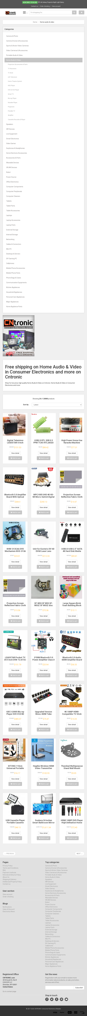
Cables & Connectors (13, 244)
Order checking (45, 6)
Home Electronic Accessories (16, 153)
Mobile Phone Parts (13, 273)
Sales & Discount (9, 909)
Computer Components (14, 187)
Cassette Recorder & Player (16, 119)
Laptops (9, 215)
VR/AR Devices (11, 167)
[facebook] (47, 999)
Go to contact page (9, 991)
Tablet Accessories (13, 211)
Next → (80, 854)
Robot (8, 172)
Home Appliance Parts (14, 306)
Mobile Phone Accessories (15, 268)
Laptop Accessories (13, 220)
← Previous (9, 854)
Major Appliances (12, 302)
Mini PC (9, 249)
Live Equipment (11, 134)
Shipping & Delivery (9, 879)
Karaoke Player (12, 102)
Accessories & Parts (13, 158)
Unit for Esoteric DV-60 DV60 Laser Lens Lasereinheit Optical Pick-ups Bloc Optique (43, 552)
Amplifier (10, 115)
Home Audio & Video (13, 60)
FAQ (4, 870)
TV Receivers (12, 68)
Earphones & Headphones (15, 148)
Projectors (11, 107)
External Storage (12, 230)
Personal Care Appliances (15, 297)
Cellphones (10, 263)
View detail (15, 453)
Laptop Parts (10, 225)
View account (56, 6)
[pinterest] (61, 999)
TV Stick (10, 73)
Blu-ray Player (12, 98)
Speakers (9, 124)
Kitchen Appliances (13, 287)
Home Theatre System (15, 81)
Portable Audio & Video (14, 55)
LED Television (12, 77)
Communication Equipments (16, 282)
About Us (6, 877)
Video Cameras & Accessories (17, 50)
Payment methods (9, 872)
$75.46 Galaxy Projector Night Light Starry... (51, 2)
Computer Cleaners (13, 196)
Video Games (11, 143)
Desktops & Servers (13, 254)
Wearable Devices (12, 163)
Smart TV (11, 94)
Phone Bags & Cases (13, 278)
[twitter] (51, 999)
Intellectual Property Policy (12, 882)
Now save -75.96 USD (30, 2)
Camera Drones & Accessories (17, 41)
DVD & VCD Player (13, 90)
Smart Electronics (12, 139)
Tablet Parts (10, 206)
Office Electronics (12, 182)
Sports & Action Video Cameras (17, 46)
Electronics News (9, 911)
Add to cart (17, 458)
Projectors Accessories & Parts (18, 64)
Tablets (9, 201)
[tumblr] (56, 999)
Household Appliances (14, 292)
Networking (10, 239)
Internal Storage (12, 234)
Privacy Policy (7, 866)
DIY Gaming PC (11, 258)
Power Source (11, 177)
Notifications (7, 907)
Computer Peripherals (14, 191)
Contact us (34, 6)
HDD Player (11, 85)
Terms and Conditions (10, 868)
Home (35, 22)
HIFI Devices (10, 129)
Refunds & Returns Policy (12, 875)
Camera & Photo (12, 36)
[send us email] (66, 999)
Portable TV (11, 111)
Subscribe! (79, 988)
